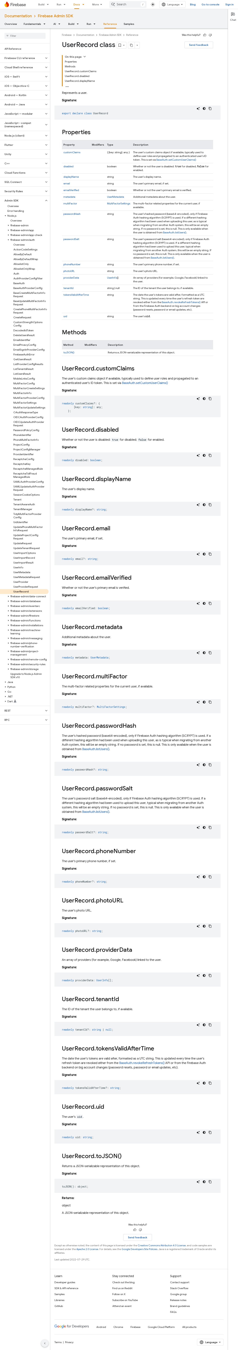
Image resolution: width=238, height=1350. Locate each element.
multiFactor (70, 203)
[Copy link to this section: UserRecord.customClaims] (138, 369)
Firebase (67, 35)
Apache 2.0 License (87, 1249)
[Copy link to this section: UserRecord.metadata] (126, 627)
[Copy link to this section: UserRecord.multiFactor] (131, 677)
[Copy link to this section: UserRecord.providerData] (136, 950)
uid (65, 316)
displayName (71, 176)
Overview (10, 24)
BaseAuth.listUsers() (174, 232)
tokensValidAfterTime (76, 294)
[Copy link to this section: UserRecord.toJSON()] (125, 1156)
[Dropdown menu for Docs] (84, 4)
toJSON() (68, 352)
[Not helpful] (210, 35)
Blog (193, 4)
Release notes (178, 1300)
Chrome (118, 1327)
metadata (69, 196)
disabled (68, 166)
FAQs (173, 1312)
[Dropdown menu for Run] (65, 4)
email (66, 183)
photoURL (69, 271)
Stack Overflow (179, 1288)
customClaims (71, 152)
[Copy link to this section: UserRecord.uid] (108, 1107)
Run (59, 4)
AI (54, 24)
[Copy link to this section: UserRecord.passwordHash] (140, 726)
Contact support (179, 1282)
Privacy (69, 1342)
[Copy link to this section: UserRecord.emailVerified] (135, 578)
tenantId (68, 288)
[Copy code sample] (210, 108)
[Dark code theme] (204, 108)
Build (41, 4)
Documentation (18, 16)
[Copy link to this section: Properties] (94, 132)
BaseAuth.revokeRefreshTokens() (181, 302)
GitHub (58, 1306)
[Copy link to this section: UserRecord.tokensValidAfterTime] (158, 1049)
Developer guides (64, 1282)
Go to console (210, 4)
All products (189, 1327)
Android (101, 1327)
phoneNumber (72, 264)
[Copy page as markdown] (131, 45)
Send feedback (198, 45)
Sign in (229, 4)
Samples (129, 24)
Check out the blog (123, 1282)
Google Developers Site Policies (139, 1249)
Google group (178, 1294)
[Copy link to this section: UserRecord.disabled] (122, 430)
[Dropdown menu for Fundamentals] (45, 23)
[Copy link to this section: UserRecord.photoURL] (127, 901)
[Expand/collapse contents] (84, 56)
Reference (110, 24)
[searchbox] (25, 36)
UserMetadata (115, 196)
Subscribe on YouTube (125, 1300)
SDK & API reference (66, 1288)
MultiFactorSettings (118, 203)
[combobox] (128, 4)
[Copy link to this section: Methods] (90, 333)
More (95, 4)
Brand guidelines (180, 1306)
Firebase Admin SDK (55, 16)
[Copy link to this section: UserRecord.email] (114, 529)
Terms (58, 1342)
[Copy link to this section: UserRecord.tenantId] (122, 999)
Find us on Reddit (122, 1288)
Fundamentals (32, 24)
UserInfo (112, 277)
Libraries (59, 1300)
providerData (71, 277)
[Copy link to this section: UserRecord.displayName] (135, 479)
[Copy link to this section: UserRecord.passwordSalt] (136, 789)
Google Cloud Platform (161, 1327)
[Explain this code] (198, 108)
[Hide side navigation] (45, 1343)
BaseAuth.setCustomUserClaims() (176, 159)
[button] (22, 58)
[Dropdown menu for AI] (60, 23)
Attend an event (121, 1306)
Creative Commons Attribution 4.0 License (162, 1245)
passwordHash (72, 214)
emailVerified (71, 190)
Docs (76, 4)
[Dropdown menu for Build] (48, 4)
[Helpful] (205, 35)
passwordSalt (71, 239)
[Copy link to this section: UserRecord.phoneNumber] (139, 851)
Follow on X (119, 1294)
